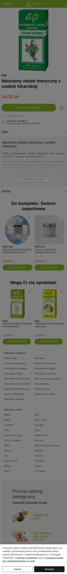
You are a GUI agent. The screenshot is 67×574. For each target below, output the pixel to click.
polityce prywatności (27, 557)
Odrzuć (18, 569)
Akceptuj (49, 569)
